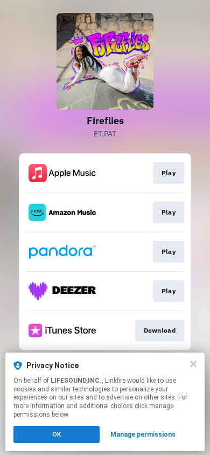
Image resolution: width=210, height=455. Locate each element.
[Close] (193, 364)
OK (56, 434)
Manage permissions (143, 434)
